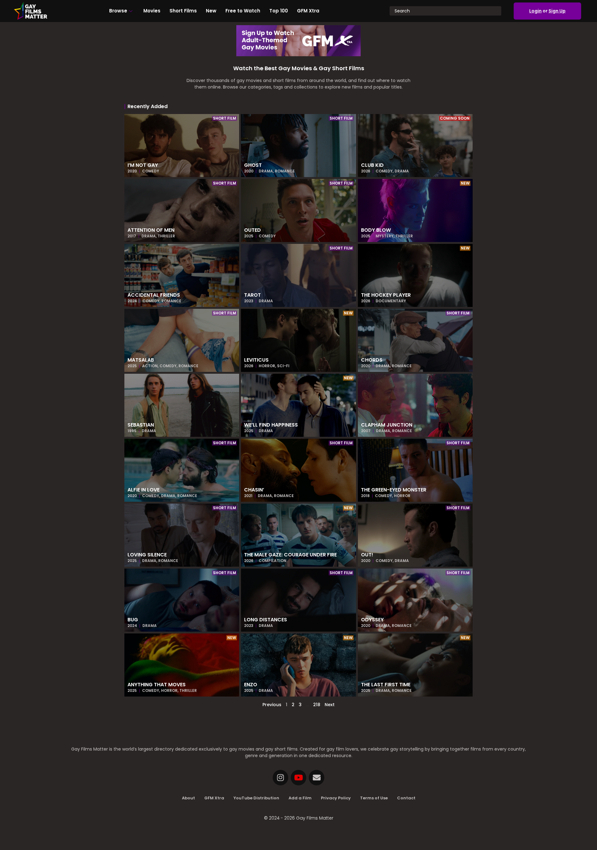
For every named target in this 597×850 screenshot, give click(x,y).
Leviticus (256, 359)
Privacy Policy (336, 798)
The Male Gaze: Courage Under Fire (290, 554)
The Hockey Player (386, 295)
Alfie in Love (143, 489)
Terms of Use (374, 798)
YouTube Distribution (256, 798)
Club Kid (372, 165)
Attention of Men (150, 230)
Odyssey (372, 619)
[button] (224, 118)
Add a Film (300, 798)
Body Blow (376, 230)
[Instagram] (280, 777)
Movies (151, 10)
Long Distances (265, 619)
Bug (132, 619)
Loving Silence (147, 554)
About (188, 798)
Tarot (252, 295)
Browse (118, 10)
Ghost (253, 165)
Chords (371, 359)
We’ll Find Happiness (271, 424)
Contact (406, 798)
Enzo (250, 684)
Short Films (183, 10)
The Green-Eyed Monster (393, 489)
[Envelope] (316, 777)
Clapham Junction (386, 424)
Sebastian (140, 424)
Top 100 (278, 10)
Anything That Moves (156, 684)
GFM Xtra (308, 10)
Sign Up (557, 11)
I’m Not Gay (142, 165)
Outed (252, 230)
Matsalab (140, 359)
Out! (367, 554)
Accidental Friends (153, 295)
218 (316, 704)
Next (330, 704)
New (211, 10)
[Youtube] (298, 777)
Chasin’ (254, 489)
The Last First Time (385, 684)
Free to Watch (242, 10)
